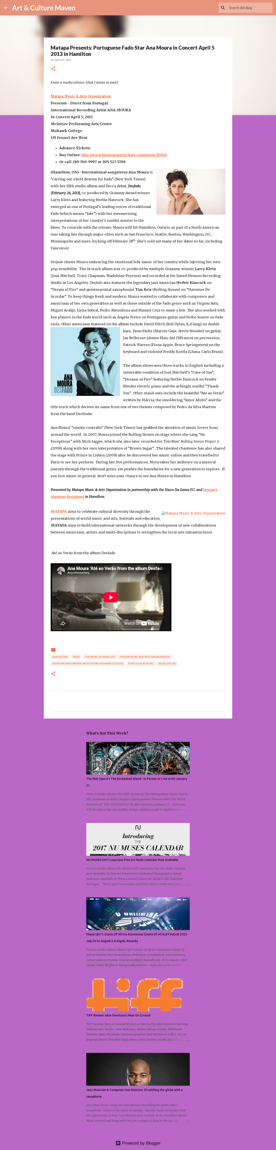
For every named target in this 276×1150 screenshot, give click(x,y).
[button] (53, 69)
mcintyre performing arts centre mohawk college (87, 663)
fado (76, 656)
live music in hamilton (100, 656)
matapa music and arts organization (145, 656)
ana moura (60, 656)
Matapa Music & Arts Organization (81, 96)
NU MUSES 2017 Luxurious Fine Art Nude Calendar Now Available (132, 860)
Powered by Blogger (141, 1143)
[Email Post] (53, 651)
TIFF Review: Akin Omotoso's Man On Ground (118, 1015)
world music (167, 663)
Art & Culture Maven (43, 7)
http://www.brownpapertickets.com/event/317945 (124, 155)
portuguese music (141, 663)
